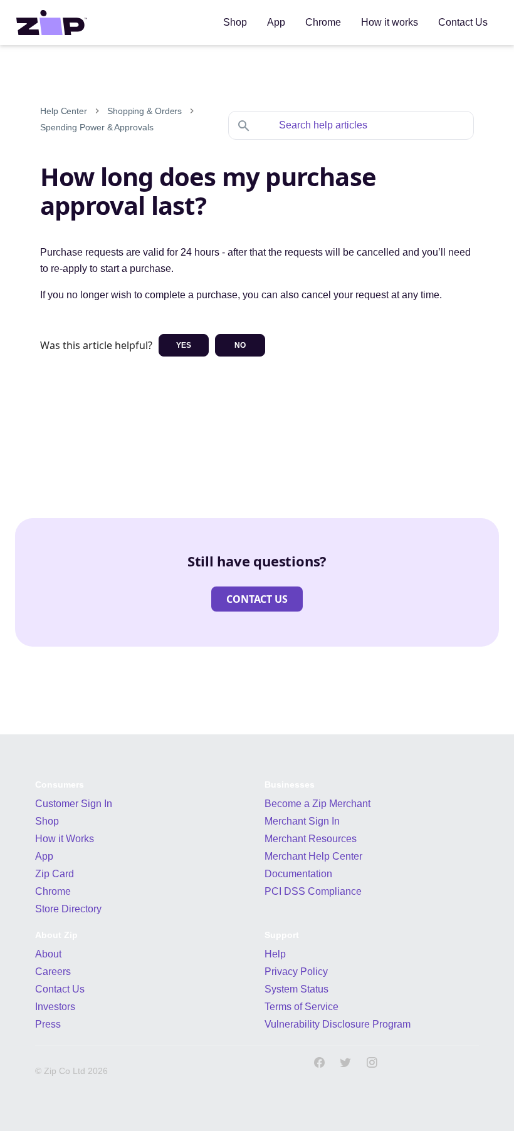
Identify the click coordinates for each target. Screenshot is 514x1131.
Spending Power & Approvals (96, 127)
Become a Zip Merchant (317, 803)
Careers (53, 971)
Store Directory (68, 909)
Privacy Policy (296, 971)
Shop (47, 821)
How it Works (64, 838)
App (44, 856)
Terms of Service (301, 1006)
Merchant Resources (311, 838)
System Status (296, 989)
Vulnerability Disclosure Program (338, 1024)
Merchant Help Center (313, 856)
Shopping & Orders (144, 111)
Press (48, 1024)
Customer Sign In (73, 803)
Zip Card (54, 873)
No (240, 345)
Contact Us (60, 989)
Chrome (53, 891)
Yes (183, 345)
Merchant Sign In (302, 821)
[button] (256, 599)
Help (275, 954)
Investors (55, 1006)
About (48, 954)
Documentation (298, 873)
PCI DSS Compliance (313, 891)
